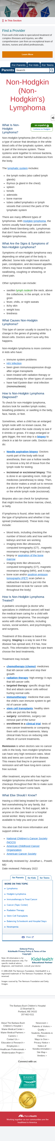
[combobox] (32, 70)
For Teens (48, 65)
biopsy (41, 436)
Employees (12, 1046)
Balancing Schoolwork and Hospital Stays (27, 921)
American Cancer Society (21, 853)
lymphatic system (17, 168)
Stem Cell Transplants (17, 916)
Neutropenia (12, 927)
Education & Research (12, 1042)
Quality (41, 1029)
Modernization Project (12, 1052)
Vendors (41, 1055)
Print (28, 937)
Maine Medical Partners (12, 1032)
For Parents (19, 65)
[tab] (44, 877)
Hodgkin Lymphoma (16, 894)
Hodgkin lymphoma (34, 221)
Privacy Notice (41, 1042)
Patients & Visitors (41, 1026)
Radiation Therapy (15, 910)
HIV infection (14, 363)
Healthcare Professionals (12, 1049)
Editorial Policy (27, 949)
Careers (12, 1036)
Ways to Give (41, 1039)
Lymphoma (12, 888)
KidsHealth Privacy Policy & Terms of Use (27, 951)
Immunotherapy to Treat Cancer (22, 899)
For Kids (34, 65)
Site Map (41, 1052)
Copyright (26, 954)
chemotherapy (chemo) (21, 666)
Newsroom (41, 1023)
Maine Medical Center (12, 1029)
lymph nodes (23, 290)
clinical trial (33, 723)
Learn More (27, 54)
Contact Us (12, 1039)
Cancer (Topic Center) (17, 905)
